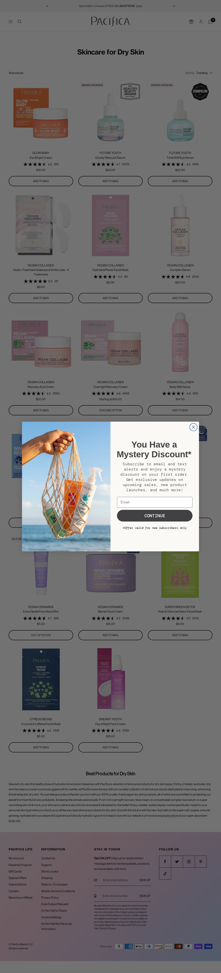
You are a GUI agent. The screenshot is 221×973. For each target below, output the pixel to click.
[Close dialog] (193, 427)
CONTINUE (154, 516)
